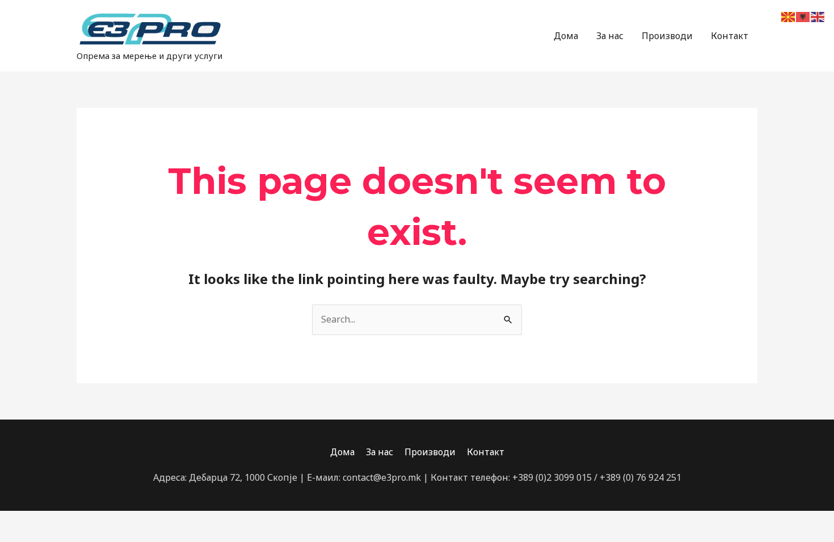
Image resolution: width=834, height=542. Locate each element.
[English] (818, 16)
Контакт (729, 35)
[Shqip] (803, 16)
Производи (667, 35)
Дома (566, 35)
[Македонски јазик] (788, 16)
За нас (610, 35)
